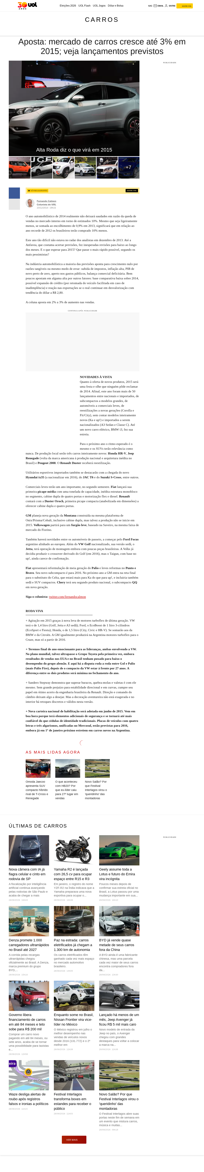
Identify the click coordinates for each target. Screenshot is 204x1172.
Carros (102, 19)
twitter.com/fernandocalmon (67, 596)
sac (150, 6)
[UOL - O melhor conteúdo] (27, 6)
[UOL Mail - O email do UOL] (158, 6)
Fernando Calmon (46, 201)
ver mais (72, 1140)
